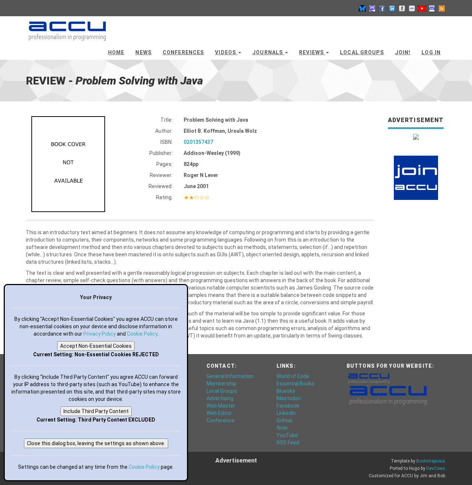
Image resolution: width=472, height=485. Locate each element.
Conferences (183, 52)
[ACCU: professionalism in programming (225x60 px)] (388, 395)
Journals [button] (268, 52)
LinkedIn (286, 413)
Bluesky (286, 391)
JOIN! (403, 52)
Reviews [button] (312, 52)
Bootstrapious (430, 461)
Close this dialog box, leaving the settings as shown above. (96, 443)
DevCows (435, 468)
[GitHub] (402, 8)
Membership (221, 384)
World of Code (293, 376)
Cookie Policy (142, 334)
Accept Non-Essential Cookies (96, 346)
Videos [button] (226, 52)
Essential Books (296, 384)
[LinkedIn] (392, 8)
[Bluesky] (362, 8)
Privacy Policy (99, 334)
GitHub (284, 420)
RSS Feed (288, 443)
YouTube (287, 435)
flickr (282, 428)
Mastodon (289, 398)
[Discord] (431, 8)
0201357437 (198, 142)
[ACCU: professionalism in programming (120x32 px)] (369, 378)
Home (116, 52)
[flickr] (411, 8)
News (143, 52)
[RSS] (441, 8)
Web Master (220, 406)
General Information (230, 376)
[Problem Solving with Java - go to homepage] (67, 27)
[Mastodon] (372, 8)
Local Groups (362, 52)
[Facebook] (382, 8)
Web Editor (219, 413)
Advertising (219, 398)
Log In (431, 52)
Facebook (288, 406)
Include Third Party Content (96, 411)
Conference (220, 420)
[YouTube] (421, 8)
